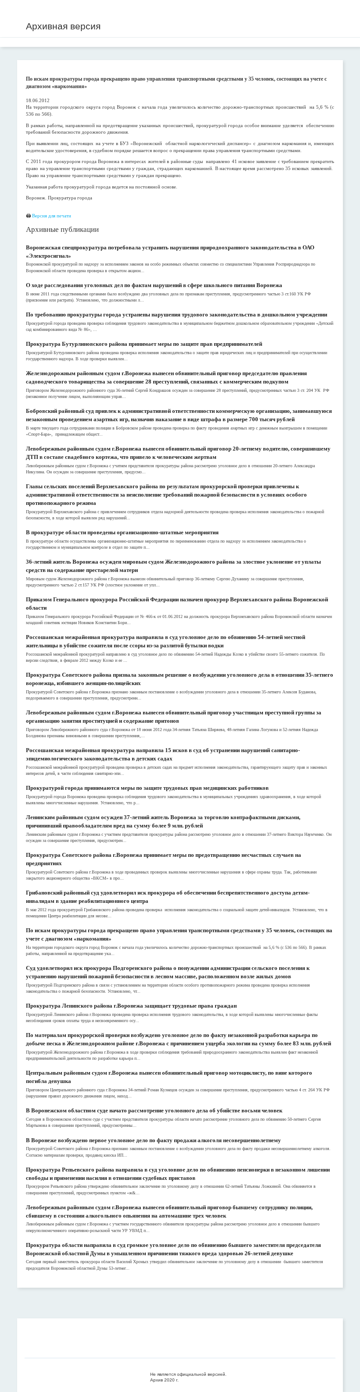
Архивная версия (63, 26)
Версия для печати (51, 215)
